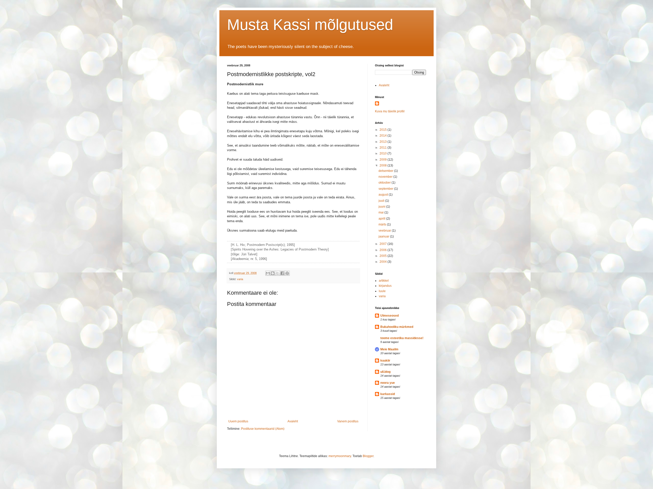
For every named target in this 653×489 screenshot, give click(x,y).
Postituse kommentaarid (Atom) (262, 429)
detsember (386, 171)
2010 (383, 153)
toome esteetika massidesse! (401, 338)
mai (381, 212)
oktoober (385, 182)
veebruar (385, 230)
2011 (383, 147)
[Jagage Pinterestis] (287, 273)
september (386, 188)
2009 (383, 159)
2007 (383, 244)
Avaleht (292, 421)
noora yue (387, 383)
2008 (383, 165)
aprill (382, 218)
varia (240, 279)
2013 (383, 142)
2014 (383, 135)
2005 (383, 256)
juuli (382, 200)
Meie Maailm (389, 349)
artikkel (384, 280)
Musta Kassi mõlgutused (310, 24)
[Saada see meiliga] (267, 273)
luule (382, 291)
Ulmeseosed (389, 315)
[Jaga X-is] (277, 273)
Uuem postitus (238, 421)
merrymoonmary (340, 456)
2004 (383, 262)
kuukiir (385, 360)
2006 (383, 250)
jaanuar (384, 236)
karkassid (387, 394)
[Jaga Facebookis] (282, 273)
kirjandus (385, 286)
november (386, 176)
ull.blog (385, 372)
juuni (382, 206)
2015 (383, 130)
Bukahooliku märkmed (396, 327)
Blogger (368, 456)
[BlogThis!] (272, 273)
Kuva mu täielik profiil (390, 111)
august (384, 194)
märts (383, 224)
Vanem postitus (347, 421)
